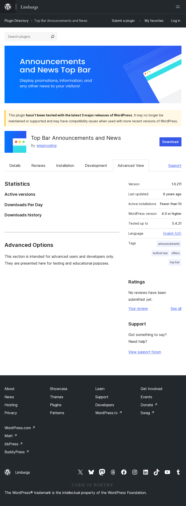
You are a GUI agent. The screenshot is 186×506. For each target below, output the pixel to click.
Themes (56, 397)
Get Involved (151, 388)
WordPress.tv (108, 413)
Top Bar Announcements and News (76, 138)
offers (175, 253)
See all (176, 308)
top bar (175, 262)
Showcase (58, 388)
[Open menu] (178, 7)
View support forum (144, 352)
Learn (100, 388)
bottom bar (160, 253)
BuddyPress (17, 452)
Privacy (11, 413)
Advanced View (131, 165)
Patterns (57, 413)
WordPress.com (20, 428)
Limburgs (22, 472)
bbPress (14, 444)
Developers (104, 405)
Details (15, 165)
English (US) (172, 233)
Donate (149, 405)
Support (174, 165)
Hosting (11, 405)
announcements (169, 243)
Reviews (38, 165)
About (10, 388)
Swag (147, 413)
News (9, 397)
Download (170, 142)
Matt (11, 435)
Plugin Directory (17, 21)
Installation (65, 165)
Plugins (55, 405)
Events (146, 397)
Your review (138, 308)
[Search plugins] (52, 36)
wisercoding (46, 145)
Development (96, 165)
